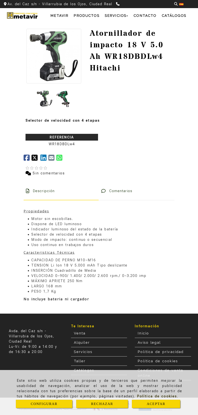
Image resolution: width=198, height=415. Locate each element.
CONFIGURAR (44, 404)
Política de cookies (157, 396)
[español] (181, 4)
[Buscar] (175, 4)
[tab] (61, 191)
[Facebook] (28, 159)
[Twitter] (36, 159)
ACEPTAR (156, 404)
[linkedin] (44, 159)
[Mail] (52, 159)
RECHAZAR (102, 404)
